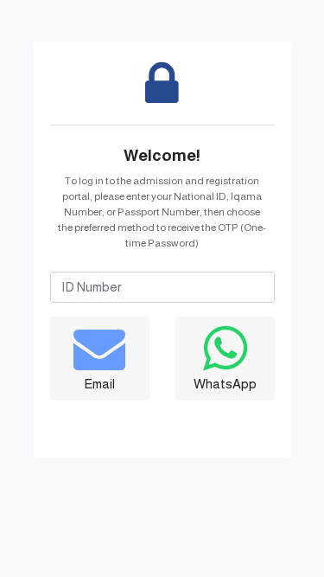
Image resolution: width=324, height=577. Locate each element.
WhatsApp (225, 383)
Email (99, 383)
